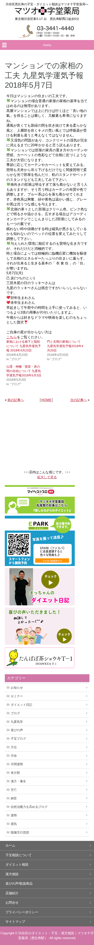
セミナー (17, 696)
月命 (14, 755)
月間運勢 (17, 764)
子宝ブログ (18, 738)
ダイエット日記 (21, 704)
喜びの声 (17, 730)
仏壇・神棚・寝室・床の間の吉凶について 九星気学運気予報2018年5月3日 (23, 371)
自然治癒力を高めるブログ (29, 807)
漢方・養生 (18, 781)
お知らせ (17, 687)
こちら (11, 337)
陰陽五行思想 (20, 832)
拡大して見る (47, 477)
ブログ (15, 713)
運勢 (14, 815)
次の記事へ (78, 400)
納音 (14, 798)
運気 (14, 824)
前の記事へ (15, 400)
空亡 (14, 789)
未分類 (15, 772)
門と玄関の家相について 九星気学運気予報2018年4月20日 (65, 346)
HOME (46, 400)
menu (47, 45)
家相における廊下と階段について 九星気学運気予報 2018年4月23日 (23, 346)
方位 (14, 747)
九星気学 (17, 721)
